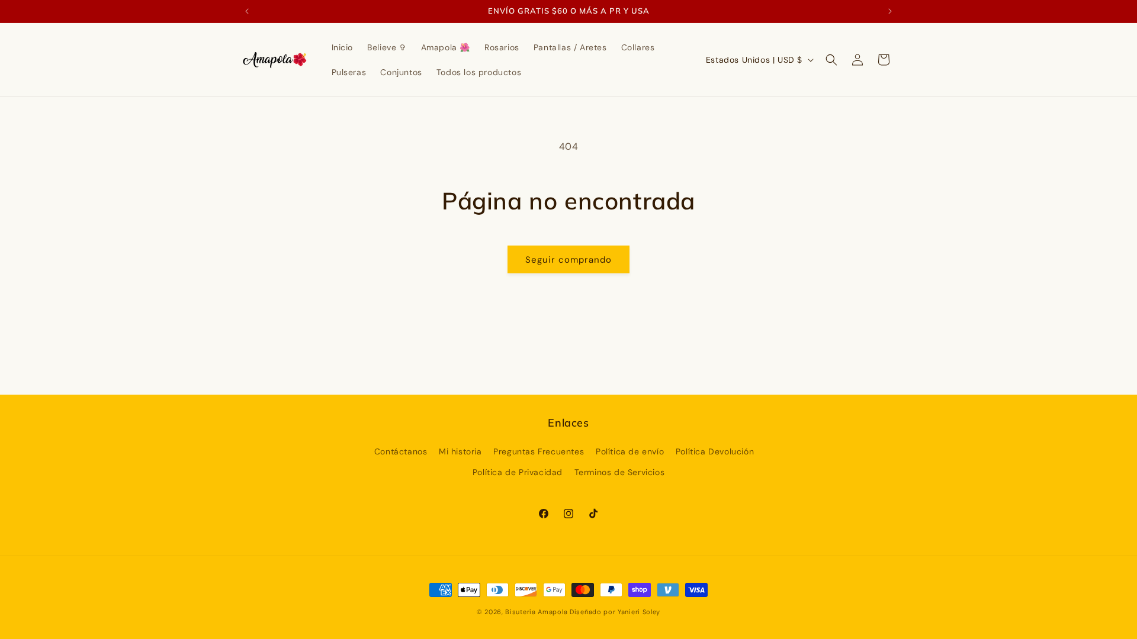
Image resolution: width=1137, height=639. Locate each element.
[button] (831, 60)
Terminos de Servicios (619, 472)
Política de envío (630, 451)
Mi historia (460, 451)
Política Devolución (715, 451)
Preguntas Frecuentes (538, 451)
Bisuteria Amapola (536, 612)
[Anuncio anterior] (247, 11)
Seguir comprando (568, 260)
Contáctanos (401, 451)
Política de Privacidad (518, 472)
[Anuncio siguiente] (890, 11)
